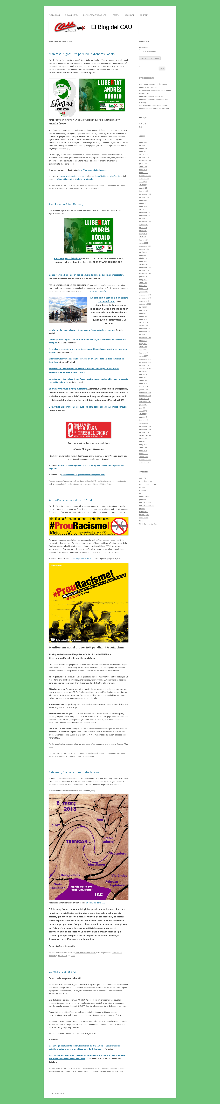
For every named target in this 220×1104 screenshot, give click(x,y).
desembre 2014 (145, 426)
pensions (143, 499)
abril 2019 (143, 282)
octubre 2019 (144, 270)
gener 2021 (143, 243)
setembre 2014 (145, 435)
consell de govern (146, 481)
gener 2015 (143, 423)
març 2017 (143, 350)
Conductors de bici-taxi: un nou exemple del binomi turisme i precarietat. (86, 274)
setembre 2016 (145, 368)
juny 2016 (143, 374)
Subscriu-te (129, 15)
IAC (94, 481)
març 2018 (143, 319)
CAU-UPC (78, 1068)
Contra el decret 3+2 (62, 971)
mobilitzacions (99, 185)
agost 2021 (143, 224)
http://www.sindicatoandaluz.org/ (72, 176)
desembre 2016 (145, 359)
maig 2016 (143, 377)
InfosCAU (115, 15)
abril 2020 (143, 258)
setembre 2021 (145, 221)
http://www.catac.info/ (97, 291)
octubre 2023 (144, 179)
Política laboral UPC (146, 505)
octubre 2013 (144, 463)
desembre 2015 (145, 392)
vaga (102, 1071)
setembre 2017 (145, 337)
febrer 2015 (143, 420)
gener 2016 (143, 389)
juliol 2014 (143, 438)
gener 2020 (143, 264)
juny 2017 (143, 340)
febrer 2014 (143, 453)
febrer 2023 (143, 191)
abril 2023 (143, 185)
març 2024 (143, 169)
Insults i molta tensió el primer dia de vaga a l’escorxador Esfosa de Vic (82, 330)
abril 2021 (143, 237)
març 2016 (143, 383)
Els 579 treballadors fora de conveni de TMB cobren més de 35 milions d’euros (88, 406)
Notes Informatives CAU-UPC (94, 15)
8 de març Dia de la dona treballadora (74, 772)
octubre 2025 (144, 145)
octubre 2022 (144, 197)
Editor (98, 188)
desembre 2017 (145, 328)
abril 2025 (143, 148)
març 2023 (143, 188)
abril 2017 (143, 347)
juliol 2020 (143, 252)
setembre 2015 (145, 402)
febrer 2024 (143, 173)
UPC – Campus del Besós (149, 524)
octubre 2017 (144, 334)
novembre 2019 (145, 267)
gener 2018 (143, 325)
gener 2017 (143, 356)
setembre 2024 (145, 160)
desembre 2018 (145, 295)
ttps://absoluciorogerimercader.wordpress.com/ (83, 474)
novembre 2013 (145, 460)
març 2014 (143, 450)
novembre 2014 (145, 429)
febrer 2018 (143, 322)
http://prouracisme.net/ (82, 558)
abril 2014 (143, 447)
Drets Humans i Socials (84, 185)
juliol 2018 (143, 307)
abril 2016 (143, 380)
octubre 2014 (144, 432)
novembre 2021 (145, 215)
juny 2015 (143, 408)
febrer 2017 (143, 353)
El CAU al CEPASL (71, 15)
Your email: (143, 48)
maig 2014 (143, 444)
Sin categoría (144, 515)
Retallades (143, 512)
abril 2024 (143, 166)
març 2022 (143, 206)
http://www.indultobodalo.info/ (92, 170)
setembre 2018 (145, 304)
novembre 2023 (145, 176)
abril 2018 (143, 316)
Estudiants (105, 1068)
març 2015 (143, 417)
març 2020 (143, 261)
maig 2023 (143, 182)
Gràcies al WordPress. (57, 1093)
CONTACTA (144, 15)
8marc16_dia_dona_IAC (95, 903)
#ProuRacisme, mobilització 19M (70, 500)
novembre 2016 (145, 362)
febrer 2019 (143, 289)
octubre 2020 (144, 249)
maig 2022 (143, 200)
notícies (77, 188)
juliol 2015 (143, 405)
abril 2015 (143, 414)
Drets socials (58, 484)
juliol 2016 (143, 371)
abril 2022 (143, 203)
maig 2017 (143, 344)
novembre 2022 (145, 194)
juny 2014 (143, 441)
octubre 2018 (144, 301)
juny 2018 (143, 310)
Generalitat (143, 490)
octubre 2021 (144, 218)
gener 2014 (143, 457)
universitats (94, 1071)
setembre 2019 (145, 273)
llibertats (58, 188)
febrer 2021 (143, 240)
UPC (140, 521)
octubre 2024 (144, 157)
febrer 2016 (143, 386)
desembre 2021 (145, 212)
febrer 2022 (143, 209)
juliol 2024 (143, 163)
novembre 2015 (145, 395)
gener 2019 (143, 292)
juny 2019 (143, 276)
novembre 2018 (145, 298)
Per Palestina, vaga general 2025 (151, 96)
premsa (111, 481)
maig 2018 (143, 313)
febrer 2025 (143, 154)
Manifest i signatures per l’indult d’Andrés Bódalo (82, 54)
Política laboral (145, 502)
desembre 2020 (145, 246)
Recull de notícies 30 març (66, 204)
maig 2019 (143, 279)
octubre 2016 (144, 365)
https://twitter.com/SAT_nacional (108, 176)
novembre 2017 (145, 331)
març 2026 (143, 142)
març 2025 (143, 151)
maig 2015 (143, 411)
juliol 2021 (143, 228)
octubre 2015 (144, 399)
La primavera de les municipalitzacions (68, 388)
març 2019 (143, 286)
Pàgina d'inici (54, 15)
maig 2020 (143, 255)
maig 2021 (143, 234)
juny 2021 (143, 231)
